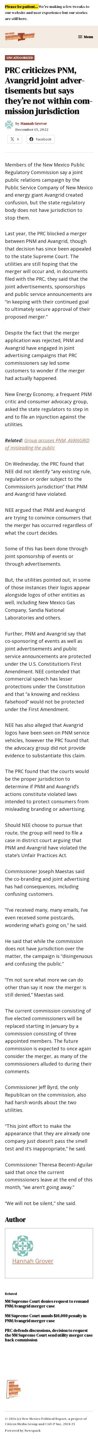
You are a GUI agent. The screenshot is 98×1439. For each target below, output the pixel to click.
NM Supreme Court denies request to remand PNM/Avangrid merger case (47, 1304)
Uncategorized (20, 57)
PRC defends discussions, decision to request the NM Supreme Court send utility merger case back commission (49, 1335)
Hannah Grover (34, 123)
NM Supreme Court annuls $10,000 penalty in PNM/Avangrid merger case (46, 1318)
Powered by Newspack (23, 1430)
